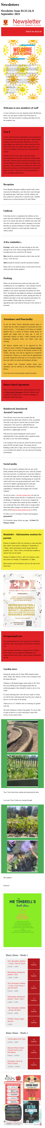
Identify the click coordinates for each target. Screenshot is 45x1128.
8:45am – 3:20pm (13, 1042)
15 (33, 1021)
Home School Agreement (14, 392)
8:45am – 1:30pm (13, 966)
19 (33, 1051)
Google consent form (24, 495)
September (34, 965)
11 (33, 963)
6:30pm (10, 1024)
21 (33, 1063)
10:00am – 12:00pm (14, 1066)
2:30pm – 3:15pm (13, 977)
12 (33, 986)
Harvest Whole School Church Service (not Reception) (16, 1050)
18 (33, 1040)
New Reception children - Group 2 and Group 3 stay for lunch (16, 985)
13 (33, 1010)
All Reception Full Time (16, 1039)
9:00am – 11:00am (13, 1055)
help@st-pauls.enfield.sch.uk (21, 510)
